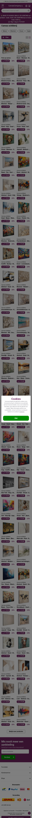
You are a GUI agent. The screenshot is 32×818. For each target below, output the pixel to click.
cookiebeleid (8, 410)
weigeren (22, 411)
